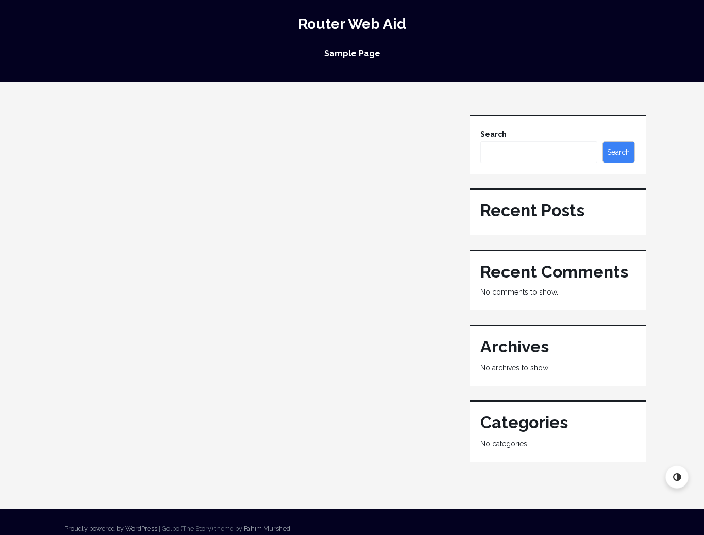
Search (493, 134)
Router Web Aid (352, 24)
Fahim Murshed (267, 528)
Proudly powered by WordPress (110, 528)
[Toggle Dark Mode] (677, 477)
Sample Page (352, 53)
